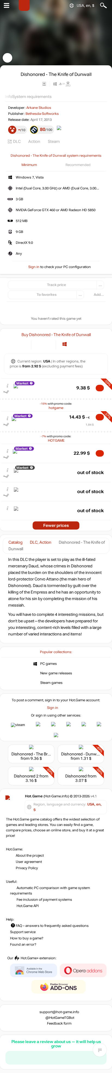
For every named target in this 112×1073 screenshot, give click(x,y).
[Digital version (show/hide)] (39, 344)
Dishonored (76, 776)
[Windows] (64, 344)
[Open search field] (103, 5)
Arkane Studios (38, 108)
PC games (48, 664)
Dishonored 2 (26, 776)
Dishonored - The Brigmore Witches (43, 754)
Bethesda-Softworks (42, 114)
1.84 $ (90, 424)
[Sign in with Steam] (18, 725)
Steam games (51, 683)
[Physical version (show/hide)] (48, 344)
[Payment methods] (22, 344)
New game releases (56, 673)
